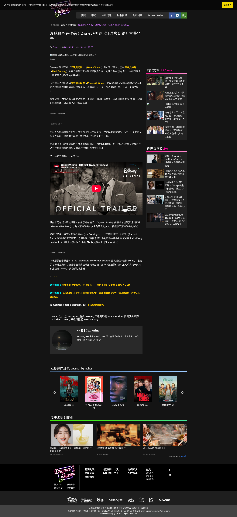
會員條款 (149, 476)
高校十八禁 (118, 405)
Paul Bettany (59, 71)
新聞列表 (72, 25)
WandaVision (94, 67)
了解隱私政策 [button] (106, 5)
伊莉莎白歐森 (78, 83)
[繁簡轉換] (184, 15)
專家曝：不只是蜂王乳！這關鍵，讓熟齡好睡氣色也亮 (71, 449)
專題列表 (89, 473)
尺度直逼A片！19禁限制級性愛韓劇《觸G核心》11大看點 (175, 95)
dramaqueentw (96, 305)
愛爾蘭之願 (168, 405)
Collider (56, 277)
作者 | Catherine (88, 330)
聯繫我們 (71, 488)
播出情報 (107, 15)
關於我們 (58, 484)
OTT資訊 (133, 473)
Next (182, 392)
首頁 (63, 25)
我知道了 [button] (227, 5)
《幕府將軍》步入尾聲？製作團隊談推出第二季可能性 (175, 174)
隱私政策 (58, 488)
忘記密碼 (149, 479)
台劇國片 (137, 15)
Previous (54, 392)
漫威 (81, 316)
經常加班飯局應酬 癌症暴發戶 (111, 448)
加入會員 (149, 473)
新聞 (83, 15)
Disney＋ (73, 316)
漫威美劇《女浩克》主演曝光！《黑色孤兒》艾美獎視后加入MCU (96, 285)
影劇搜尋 (122, 15)
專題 (93, 15)
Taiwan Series (155, 15)
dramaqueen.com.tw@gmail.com (155, 511)
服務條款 (71, 484)
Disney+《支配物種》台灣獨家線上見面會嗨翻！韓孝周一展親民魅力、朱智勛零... (175, 203)
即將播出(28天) (111, 473)
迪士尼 (63, 316)
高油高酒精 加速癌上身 (154, 448)
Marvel (52, 59)
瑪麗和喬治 (143, 405)
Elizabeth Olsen (95, 83)
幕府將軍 (69, 405)
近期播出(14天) (111, 469)
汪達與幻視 (76, 67)
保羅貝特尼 (130, 67)
